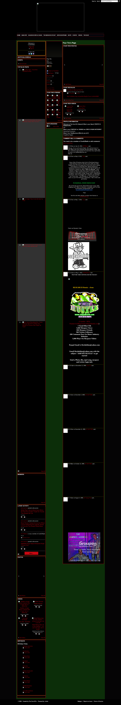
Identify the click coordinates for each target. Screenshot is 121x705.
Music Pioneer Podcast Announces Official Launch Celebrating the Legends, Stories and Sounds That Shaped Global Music (33, 524)
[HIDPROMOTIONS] (20, 688)
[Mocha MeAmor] (41, 488)
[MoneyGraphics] (37, 493)
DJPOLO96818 (26, 680)
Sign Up (94, 1)
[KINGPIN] (24, 493)
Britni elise (25, 666)
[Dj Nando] (37, 488)
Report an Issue (88, 701)
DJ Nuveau (25, 676)
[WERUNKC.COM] (59, 102)
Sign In (98, 1)
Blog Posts (49, 75)
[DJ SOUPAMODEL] (28, 498)
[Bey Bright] (20, 663)
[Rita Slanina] (20, 493)
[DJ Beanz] (24, 483)
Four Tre (72, 113)
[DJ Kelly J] (20, 479)
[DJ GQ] (37, 498)
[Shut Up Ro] (41, 493)
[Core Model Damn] (54, 111)
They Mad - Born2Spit (24, 621)
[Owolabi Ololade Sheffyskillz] (59, 116)
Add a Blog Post (69, 100)
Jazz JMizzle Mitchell (28, 690)
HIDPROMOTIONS (27, 685)
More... (31, 553)
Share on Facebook (54, 71)
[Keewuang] (54, 102)
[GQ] (24, 488)
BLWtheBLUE (86, 272)
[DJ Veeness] (41, 479)
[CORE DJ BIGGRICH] (33, 483)
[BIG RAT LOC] (49, 116)
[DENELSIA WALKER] (20, 673)
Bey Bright (25, 661)
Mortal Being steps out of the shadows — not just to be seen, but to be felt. (38, 627)
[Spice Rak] (20, 488)
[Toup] (59, 106)
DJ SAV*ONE (88, 394)
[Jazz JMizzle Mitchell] (20, 693)
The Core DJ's (32, 701)
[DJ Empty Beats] (37, 483)
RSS (18, 471)
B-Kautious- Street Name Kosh (84, 183)
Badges (80, 701)
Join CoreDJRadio (68, 143)
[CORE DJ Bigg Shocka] (20, 483)
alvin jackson (24, 508)
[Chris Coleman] (33, 479)
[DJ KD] (28, 483)
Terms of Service (98, 701)
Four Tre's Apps (50, 87)
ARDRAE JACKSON (28, 646)
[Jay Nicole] (28, 493)
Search (119, 1)
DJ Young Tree (87, 498)
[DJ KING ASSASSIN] (41, 483)
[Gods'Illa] (49, 111)
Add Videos (22, 637)
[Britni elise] (20, 668)
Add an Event (22, 63)
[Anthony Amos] (20, 658)
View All (43, 471)
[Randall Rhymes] (49, 97)
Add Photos (22, 595)
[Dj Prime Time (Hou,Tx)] (24, 498)
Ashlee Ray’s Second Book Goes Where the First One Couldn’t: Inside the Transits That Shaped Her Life (32, 511)
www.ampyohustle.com (90, 324)
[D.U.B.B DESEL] (49, 102)
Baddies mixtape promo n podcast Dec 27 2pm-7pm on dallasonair (24, 610)
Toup (83, 156)
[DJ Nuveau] (20, 678)
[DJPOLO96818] (20, 683)
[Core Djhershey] (41, 498)
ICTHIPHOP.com (84, 197)
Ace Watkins (24, 533)
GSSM (26, 614)
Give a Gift (27, 647)
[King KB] (54, 106)
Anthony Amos (26, 656)
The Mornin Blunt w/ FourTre (75, 90)
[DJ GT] (33, 488)
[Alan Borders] (20, 654)
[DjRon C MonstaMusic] (33, 493)
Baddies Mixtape (38, 603)
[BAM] (33, 498)
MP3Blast (85, 146)
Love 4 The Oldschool (69, 110)
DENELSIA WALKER (28, 671)
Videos (48, 84)
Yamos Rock (81, 108)
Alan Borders (26, 651)
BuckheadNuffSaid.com (84, 190)
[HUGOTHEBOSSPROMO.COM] (54, 97)
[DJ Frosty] (24, 479)
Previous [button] (19, 576)
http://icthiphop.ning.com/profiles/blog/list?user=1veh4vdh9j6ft (83, 96)
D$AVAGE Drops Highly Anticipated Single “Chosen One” (32, 544)
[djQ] (54, 116)
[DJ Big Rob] (20, 498)
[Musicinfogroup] (49, 106)
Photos (48, 81)
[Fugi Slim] (28, 479)
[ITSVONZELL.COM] (59, 97)
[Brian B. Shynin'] (28, 488)
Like (50, 66)
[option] (31, 576)
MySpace (51, 73)
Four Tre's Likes (50, 89)
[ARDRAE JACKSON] (20, 649)
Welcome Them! (26, 537)
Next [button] (44, 576)
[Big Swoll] (37, 479)
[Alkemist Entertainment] (59, 111)
